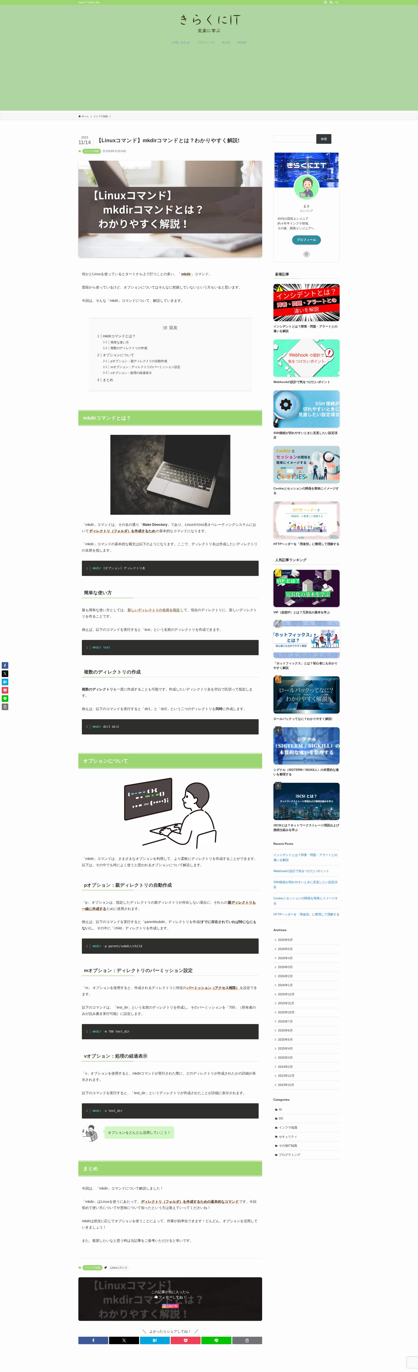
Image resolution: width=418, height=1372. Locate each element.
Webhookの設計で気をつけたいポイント (301, 871)
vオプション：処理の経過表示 (131, 373)
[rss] (331, 2)
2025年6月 (285, 1030)
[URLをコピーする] (247, 1340)
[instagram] (325, 2)
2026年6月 (285, 940)
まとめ (108, 380)
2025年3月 (285, 1057)
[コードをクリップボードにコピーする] (253, 570)
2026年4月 (285, 958)
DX (281, 1118)
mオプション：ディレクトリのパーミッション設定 (145, 367)
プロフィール (306, 239)
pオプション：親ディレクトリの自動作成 (139, 361)
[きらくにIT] (209, 22)
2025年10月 (286, 1012)
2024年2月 (285, 1066)
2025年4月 (285, 1048)
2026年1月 (285, 985)
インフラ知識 (91, 151)
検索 (324, 139)
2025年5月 (285, 1039)
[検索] (337, 2)
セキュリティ (288, 1136)
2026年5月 (285, 949)
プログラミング (289, 1154)
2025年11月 (286, 1003)
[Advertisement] (209, 80)
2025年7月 (285, 1021)
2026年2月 (285, 976)
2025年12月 (286, 994)
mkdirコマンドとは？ (119, 336)
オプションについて (118, 355)
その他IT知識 (288, 1145)
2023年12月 (286, 1075)
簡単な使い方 (120, 342)
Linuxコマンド (118, 1267)
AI (280, 1109)
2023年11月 (286, 1085)
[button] (93, 1340)
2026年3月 (285, 967)
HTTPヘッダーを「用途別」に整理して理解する (306, 914)
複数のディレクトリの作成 (129, 348)
